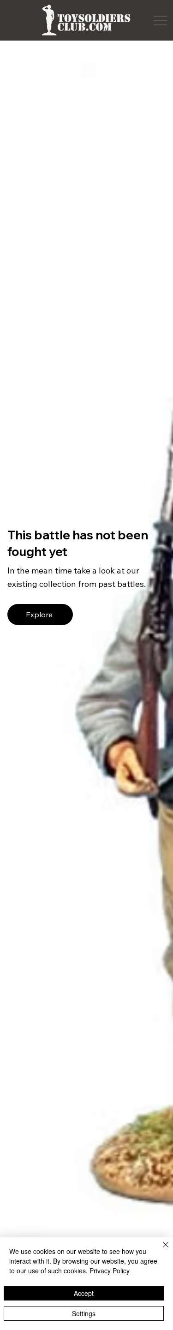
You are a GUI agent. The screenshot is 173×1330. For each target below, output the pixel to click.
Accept (84, 1293)
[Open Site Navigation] (160, 20)
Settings (83, 1313)
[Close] (160, 1250)
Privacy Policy (109, 1270)
